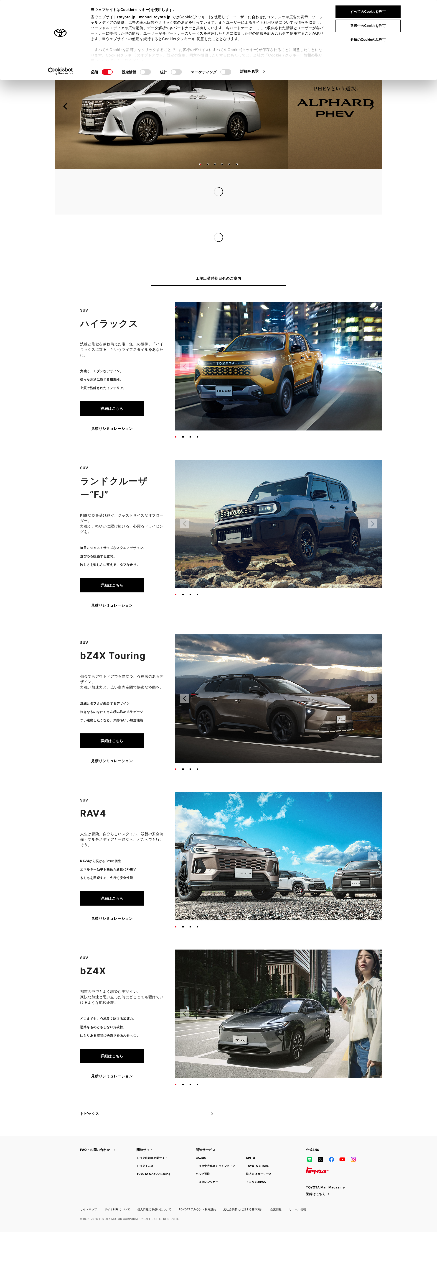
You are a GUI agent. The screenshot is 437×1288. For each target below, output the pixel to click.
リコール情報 (297, 1191)
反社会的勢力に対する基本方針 (243, 1191)
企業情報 (276, 1191)
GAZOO (201, 1139)
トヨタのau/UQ (256, 1163)
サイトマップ (88, 1191)
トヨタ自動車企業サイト (152, 1139)
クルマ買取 (203, 1155)
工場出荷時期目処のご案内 (218, 260)
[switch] (145, 72)
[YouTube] (342, 1141)
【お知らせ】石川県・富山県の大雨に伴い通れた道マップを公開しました (213, 182)
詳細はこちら (112, 390)
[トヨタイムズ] (317, 1152)
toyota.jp (127, 17)
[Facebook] (331, 1141)
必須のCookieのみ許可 (368, 39)
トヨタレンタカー (207, 1163)
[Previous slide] (65, 106)
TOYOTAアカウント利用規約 (197, 1191)
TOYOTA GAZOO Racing (153, 1155)
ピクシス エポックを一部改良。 (178, 219)
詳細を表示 (249, 71)
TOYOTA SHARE (257, 1147)
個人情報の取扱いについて (154, 1191)
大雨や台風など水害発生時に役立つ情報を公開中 (192, 191)
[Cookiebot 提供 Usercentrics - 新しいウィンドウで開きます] (60, 71)
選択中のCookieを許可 (368, 26)
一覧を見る (320, 182)
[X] (320, 1141)
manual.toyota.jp (154, 17)
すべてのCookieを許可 (368, 11)
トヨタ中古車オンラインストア (216, 1147)
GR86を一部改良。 (167, 228)
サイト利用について (117, 1191)
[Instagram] (353, 1141)
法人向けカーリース (259, 1155)
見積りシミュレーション (112, 410)
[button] (200, 164)
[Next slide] (371, 106)
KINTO (250, 1139)
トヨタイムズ (145, 1147)
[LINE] (309, 1141)
